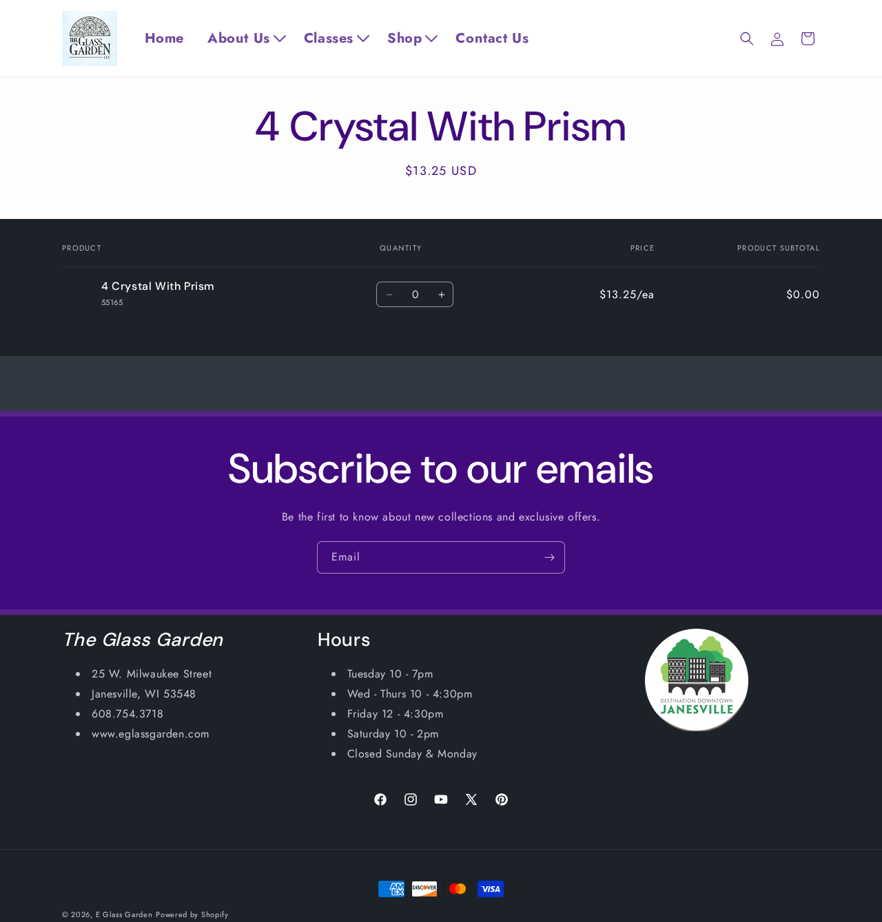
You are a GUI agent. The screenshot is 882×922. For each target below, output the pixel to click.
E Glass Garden (124, 914)
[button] (247, 38)
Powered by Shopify (192, 914)
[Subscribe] (549, 557)
